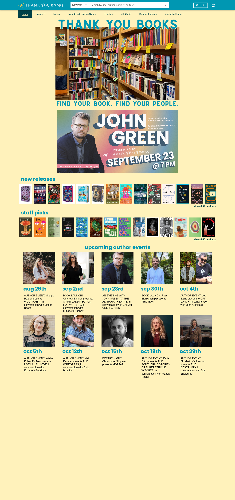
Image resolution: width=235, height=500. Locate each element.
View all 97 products (205, 206)
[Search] (165, 5)
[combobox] (79, 5)
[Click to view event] (39, 268)
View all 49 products (205, 239)
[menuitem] (25, 14)
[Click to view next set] (22, 194)
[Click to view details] (25, 194)
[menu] (117, 14)
